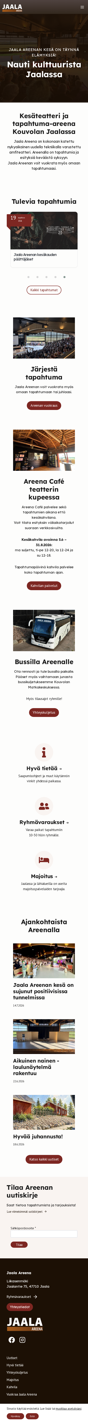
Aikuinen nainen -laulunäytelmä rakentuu (36, 1066)
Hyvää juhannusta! (38, 1136)
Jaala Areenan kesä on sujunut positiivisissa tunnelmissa (43, 991)
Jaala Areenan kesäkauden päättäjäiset (35, 256)
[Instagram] (22, 1340)
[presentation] (44, 960)
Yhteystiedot (20, 1307)
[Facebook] (12, 1340)
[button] (26, 277)
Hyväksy (15, 1416)
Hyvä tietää (15, 1365)
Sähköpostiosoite (23, 1228)
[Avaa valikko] (82, 7)
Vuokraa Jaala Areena (22, 1394)
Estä (32, 1416)
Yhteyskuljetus (17, 1372)
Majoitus (13, 1380)
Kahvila (12, 1387)
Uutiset (12, 1358)
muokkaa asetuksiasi (68, 1409)
